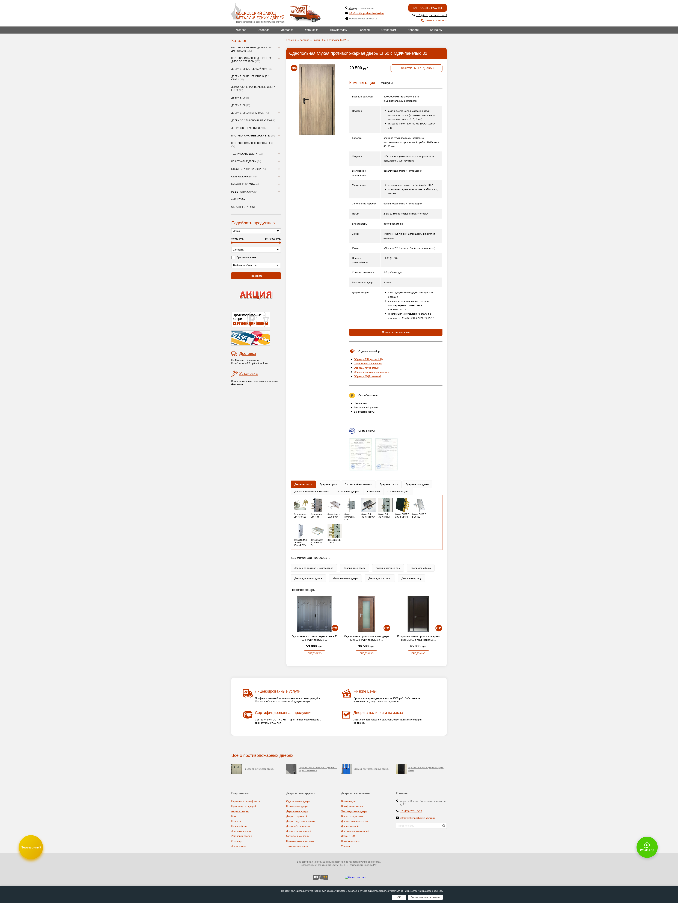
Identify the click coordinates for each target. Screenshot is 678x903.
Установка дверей (241, 836)
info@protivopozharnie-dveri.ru (366, 13)
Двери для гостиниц (379, 578)
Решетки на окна (244, 191)
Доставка (287, 29)
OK (399, 897)
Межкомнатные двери (345, 578)
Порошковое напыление (368, 363)
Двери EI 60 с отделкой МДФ (251, 69)
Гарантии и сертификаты (245, 801)
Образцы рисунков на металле (371, 372)
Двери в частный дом (388, 568)
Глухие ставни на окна (248, 169)
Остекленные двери (297, 836)
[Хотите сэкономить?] (256, 295)
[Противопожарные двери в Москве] (257, 11)
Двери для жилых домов (308, 578)
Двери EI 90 (240, 97)
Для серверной (350, 826)
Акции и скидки (240, 811)
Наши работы (239, 826)
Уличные (346, 846)
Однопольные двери (298, 801)
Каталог (241, 29)
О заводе (263, 29)
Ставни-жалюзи (244, 176)
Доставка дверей (241, 831)
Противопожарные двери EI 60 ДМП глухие (251, 49)
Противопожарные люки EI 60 (253, 135)
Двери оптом (238, 846)
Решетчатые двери (246, 161)
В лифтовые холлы (352, 806)
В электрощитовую (352, 816)
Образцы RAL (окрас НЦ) (368, 359)
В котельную (348, 801)
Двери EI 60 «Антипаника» (250, 113)
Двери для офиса (421, 568)
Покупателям (338, 29)
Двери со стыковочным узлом (253, 120)
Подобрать (256, 275)
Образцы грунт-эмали (366, 367)
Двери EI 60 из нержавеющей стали (250, 78)
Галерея (364, 29)
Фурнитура (238, 199)
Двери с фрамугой (297, 816)
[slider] (232, 243)
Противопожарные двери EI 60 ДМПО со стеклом (251, 60)
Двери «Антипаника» (298, 826)
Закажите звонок (436, 20)
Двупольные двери (297, 811)
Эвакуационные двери (354, 811)
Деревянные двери (354, 568)
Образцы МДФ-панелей (367, 376)
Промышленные (350, 841)
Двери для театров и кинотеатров (313, 568)
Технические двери (247, 154)
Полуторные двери (297, 806)
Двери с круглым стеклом (301, 821)
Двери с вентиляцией (248, 128)
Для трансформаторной (355, 831)
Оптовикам (388, 29)
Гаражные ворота (245, 184)
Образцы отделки (243, 207)
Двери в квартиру (411, 578)
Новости (413, 29)
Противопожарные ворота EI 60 (252, 145)
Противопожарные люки (300, 841)
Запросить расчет (427, 7)
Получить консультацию (396, 332)
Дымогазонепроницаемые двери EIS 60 (253, 88)
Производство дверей (243, 806)
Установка (311, 29)
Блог (234, 816)
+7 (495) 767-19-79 (431, 15)
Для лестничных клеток (354, 821)
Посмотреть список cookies (425, 897)
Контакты (436, 29)
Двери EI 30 (240, 105)
